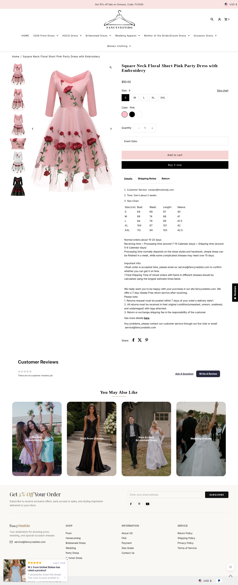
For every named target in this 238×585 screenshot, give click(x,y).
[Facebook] (131, 504)
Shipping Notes (147, 178)
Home (15, 56)
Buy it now (175, 164)
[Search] (212, 19)
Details (128, 178)
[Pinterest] (139, 504)
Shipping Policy (186, 538)
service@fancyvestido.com (29, 541)
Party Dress (72, 552)
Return (166, 178)
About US (127, 533)
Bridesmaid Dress (76, 542)
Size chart (222, 90)
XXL (162, 97)
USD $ (233, 4)
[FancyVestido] (119, 19)
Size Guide (128, 547)
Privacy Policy (186, 542)
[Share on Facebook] (133, 340)
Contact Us (128, 552)
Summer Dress (74, 557)
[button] (184, 373)
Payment (127, 542)
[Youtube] (147, 504)
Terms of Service (187, 547)
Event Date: (130, 141)
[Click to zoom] (111, 67)
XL (153, 97)
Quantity (126, 127)
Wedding (71, 547)
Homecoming (73, 538)
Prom (69, 533)
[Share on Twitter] (140, 340)
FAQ (124, 538)
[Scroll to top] (231, 576)
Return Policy (185, 533)
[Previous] (33, 129)
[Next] (111, 129)
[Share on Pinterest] (146, 340)
